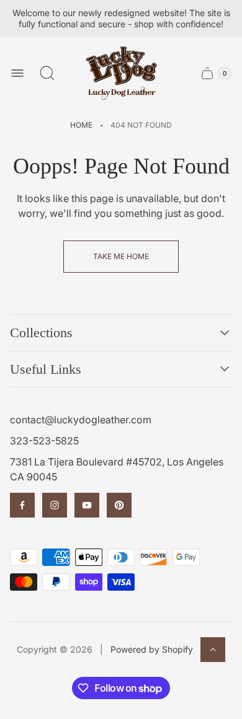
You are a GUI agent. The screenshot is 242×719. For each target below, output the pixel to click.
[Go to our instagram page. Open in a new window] (54, 505)
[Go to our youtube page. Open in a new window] (86, 505)
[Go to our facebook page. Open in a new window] (22, 505)
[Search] (47, 73)
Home (81, 125)
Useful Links (45, 369)
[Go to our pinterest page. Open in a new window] (119, 505)
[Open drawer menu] (17, 73)
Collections (41, 332)
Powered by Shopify (151, 649)
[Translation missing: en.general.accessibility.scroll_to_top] (212, 649)
